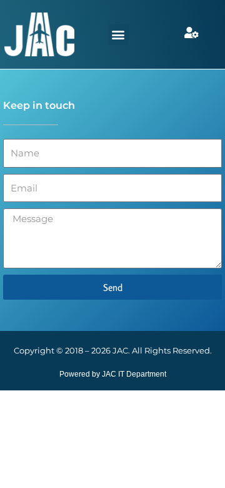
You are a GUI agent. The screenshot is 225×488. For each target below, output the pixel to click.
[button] (118, 34)
